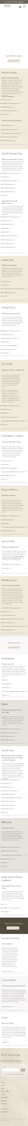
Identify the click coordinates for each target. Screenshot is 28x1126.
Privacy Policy (4, 1108)
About (3, 1085)
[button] (20, 7)
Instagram (3, 1100)
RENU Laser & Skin (10, 1054)
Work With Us (4, 1097)
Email (5, 1067)
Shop (2, 1088)
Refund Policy (4, 1111)
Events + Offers (5, 1091)
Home (2, 1082)
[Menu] (24, 6)
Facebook (3, 1103)
